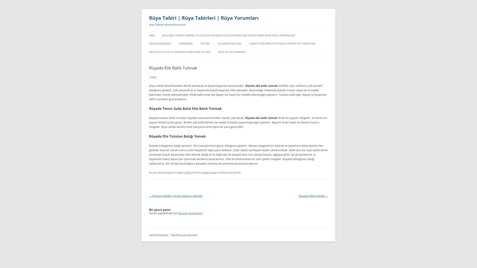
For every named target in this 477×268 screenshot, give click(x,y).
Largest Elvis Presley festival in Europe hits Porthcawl (282, 43)
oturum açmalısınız (190, 213)
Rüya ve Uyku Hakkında (232, 52)
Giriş (151, 35)
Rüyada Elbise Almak (313, 196)
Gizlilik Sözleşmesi (160, 43)
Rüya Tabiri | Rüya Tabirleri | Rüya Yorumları (204, 18)
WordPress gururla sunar (184, 234)
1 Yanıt (153, 77)
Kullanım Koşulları (229, 43)
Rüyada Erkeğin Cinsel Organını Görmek (175, 196)
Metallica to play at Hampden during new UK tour (179, 52)
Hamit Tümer (209, 172)
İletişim (205, 43)
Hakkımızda (186, 43)
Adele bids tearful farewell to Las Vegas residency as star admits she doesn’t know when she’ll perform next (229, 35)
